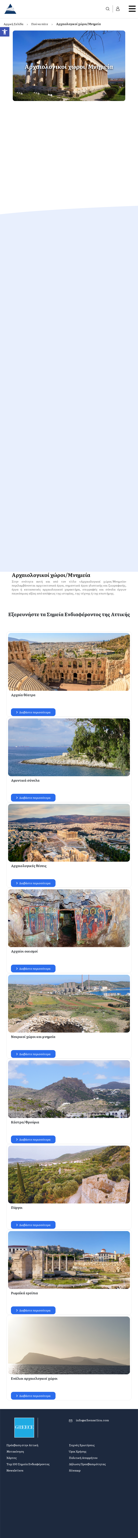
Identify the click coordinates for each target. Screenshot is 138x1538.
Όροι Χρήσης (77, 1451)
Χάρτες (11, 1457)
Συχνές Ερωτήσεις (82, 1445)
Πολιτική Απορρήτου (83, 1457)
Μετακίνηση (15, 1451)
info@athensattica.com (92, 1420)
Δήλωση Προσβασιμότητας (87, 1464)
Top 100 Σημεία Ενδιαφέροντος (28, 1464)
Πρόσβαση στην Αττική (22, 1445)
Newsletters (14, 1470)
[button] (4, 31)
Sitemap (74, 1470)
